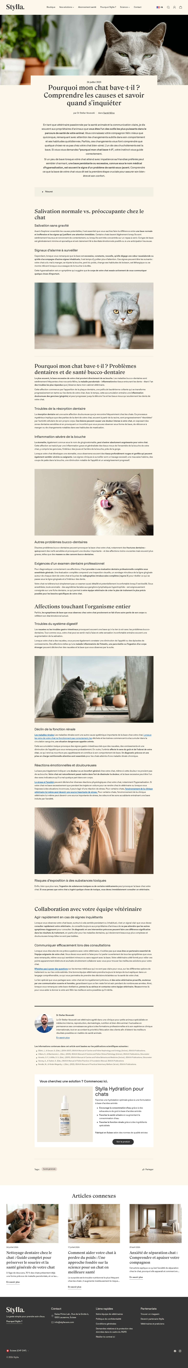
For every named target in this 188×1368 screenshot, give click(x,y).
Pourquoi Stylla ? (14, 1321)
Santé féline (109, 113)
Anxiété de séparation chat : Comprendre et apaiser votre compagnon (154, 1258)
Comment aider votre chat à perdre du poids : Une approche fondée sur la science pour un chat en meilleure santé (92, 1262)
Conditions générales (106, 1324)
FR (162, 7)
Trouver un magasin (150, 1314)
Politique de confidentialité (108, 1319)
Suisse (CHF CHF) (18, 1351)
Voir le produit (123, 1142)
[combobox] (160, 7)
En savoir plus (63, 1038)
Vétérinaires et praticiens (152, 1324)
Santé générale (49, 1169)
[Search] (168, 7)
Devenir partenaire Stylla (152, 1319)
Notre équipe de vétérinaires (109, 1314)
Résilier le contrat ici (105, 1337)
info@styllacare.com (64, 1322)
